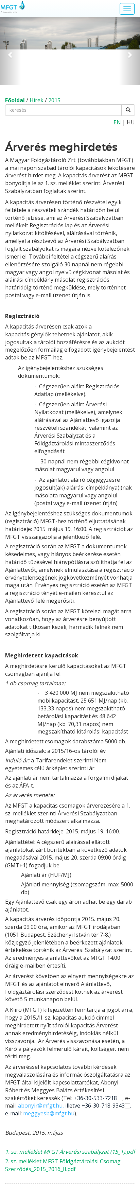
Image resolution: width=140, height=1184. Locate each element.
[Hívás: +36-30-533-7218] (119, 1098)
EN (117, 122)
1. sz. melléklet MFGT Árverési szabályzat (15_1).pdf (70, 1151)
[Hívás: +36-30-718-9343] (127, 1105)
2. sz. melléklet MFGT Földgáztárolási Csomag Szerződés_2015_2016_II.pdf (63, 1165)
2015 (54, 100)
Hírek (36, 100)
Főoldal (15, 100)
